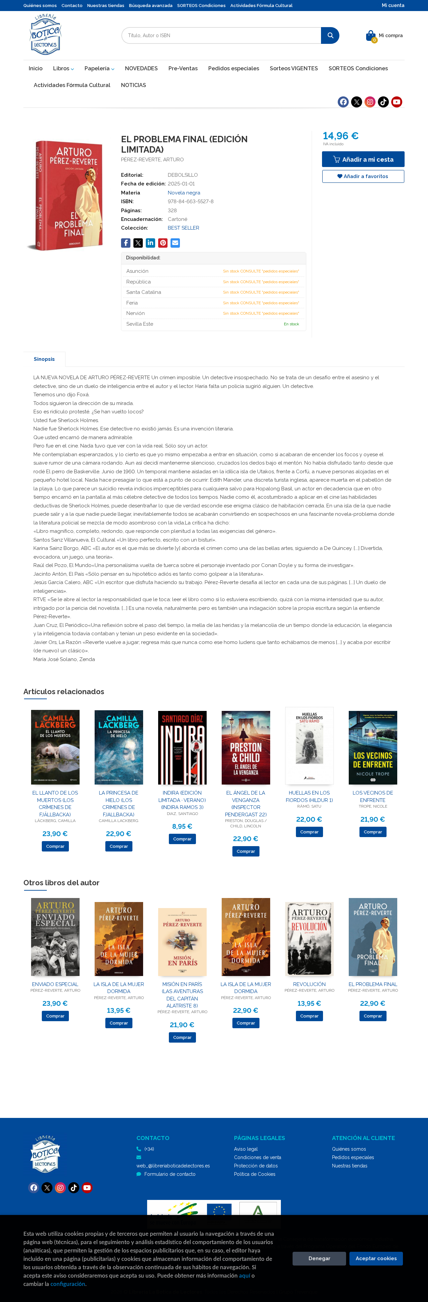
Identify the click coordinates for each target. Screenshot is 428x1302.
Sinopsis (44, 359)
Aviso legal (246, 1149)
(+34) (149, 1149)
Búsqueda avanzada (151, 5)
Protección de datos (256, 1165)
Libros (62, 68)
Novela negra (184, 193)
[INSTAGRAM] (370, 101)
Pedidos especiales (353, 1157)
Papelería (98, 68)
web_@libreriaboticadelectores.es (173, 1165)
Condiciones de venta (257, 1157)
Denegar (319, 1258)
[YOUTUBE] (396, 101)
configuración (67, 1284)
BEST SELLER (183, 228)
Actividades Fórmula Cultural (261, 5)
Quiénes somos (40, 5)
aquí (244, 1276)
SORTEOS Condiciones (201, 5)
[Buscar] (330, 35)
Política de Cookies (255, 1174)
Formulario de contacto (170, 1174)
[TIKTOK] (383, 101)
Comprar (55, 846)
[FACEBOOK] (343, 101)
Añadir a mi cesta (367, 159)
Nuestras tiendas (105, 5)
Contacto (72, 5)
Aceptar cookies (376, 1258)
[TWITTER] (356, 101)
